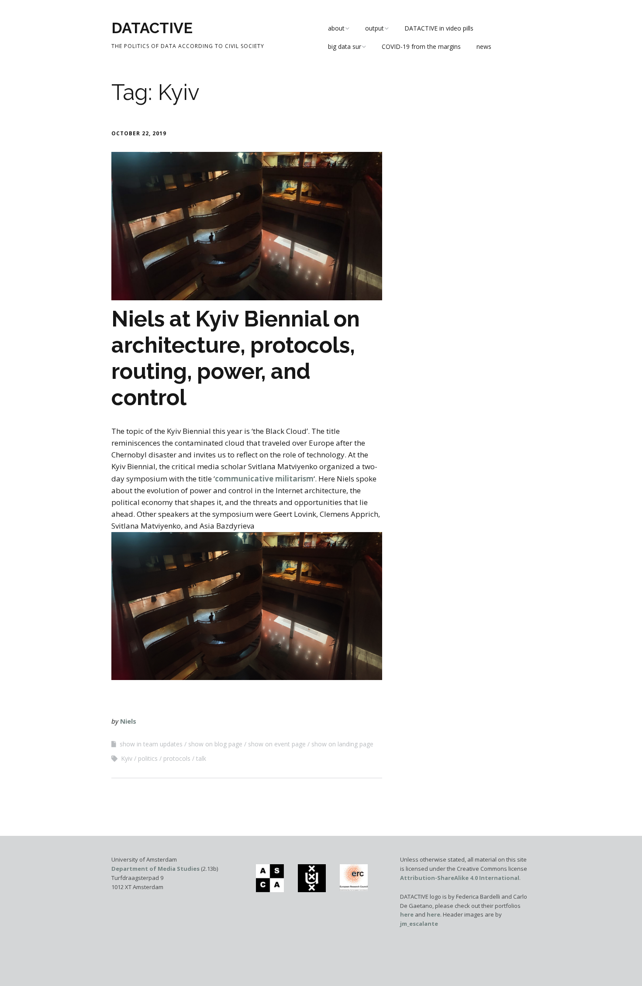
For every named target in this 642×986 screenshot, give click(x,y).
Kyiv (126, 758)
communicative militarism (264, 479)
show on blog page (215, 744)
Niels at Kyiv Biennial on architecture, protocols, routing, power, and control (235, 358)
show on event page (277, 744)
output (374, 28)
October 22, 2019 (138, 133)
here (407, 914)
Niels (128, 721)
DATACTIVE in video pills (438, 28)
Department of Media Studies (155, 869)
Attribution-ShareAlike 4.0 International (459, 878)
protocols (176, 758)
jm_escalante (419, 924)
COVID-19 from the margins (421, 46)
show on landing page (342, 744)
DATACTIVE (152, 28)
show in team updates (151, 744)
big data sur (344, 46)
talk (201, 758)
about (336, 28)
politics (148, 758)
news (483, 46)
